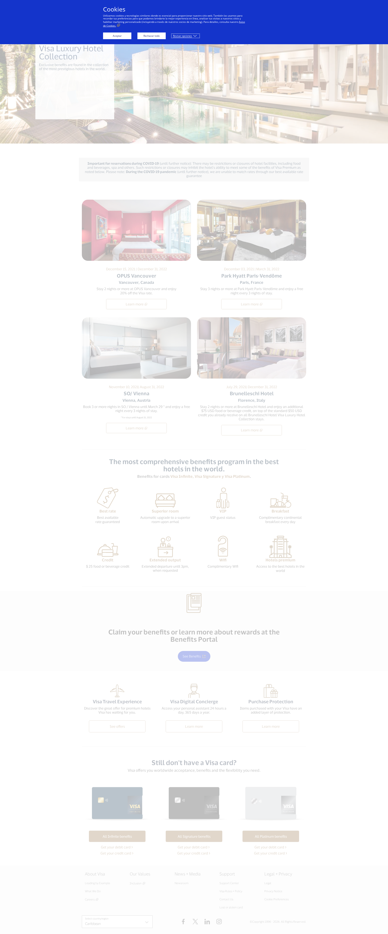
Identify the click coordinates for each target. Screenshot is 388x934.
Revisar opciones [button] (182, 36)
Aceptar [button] (117, 36)
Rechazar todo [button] (151, 36)
